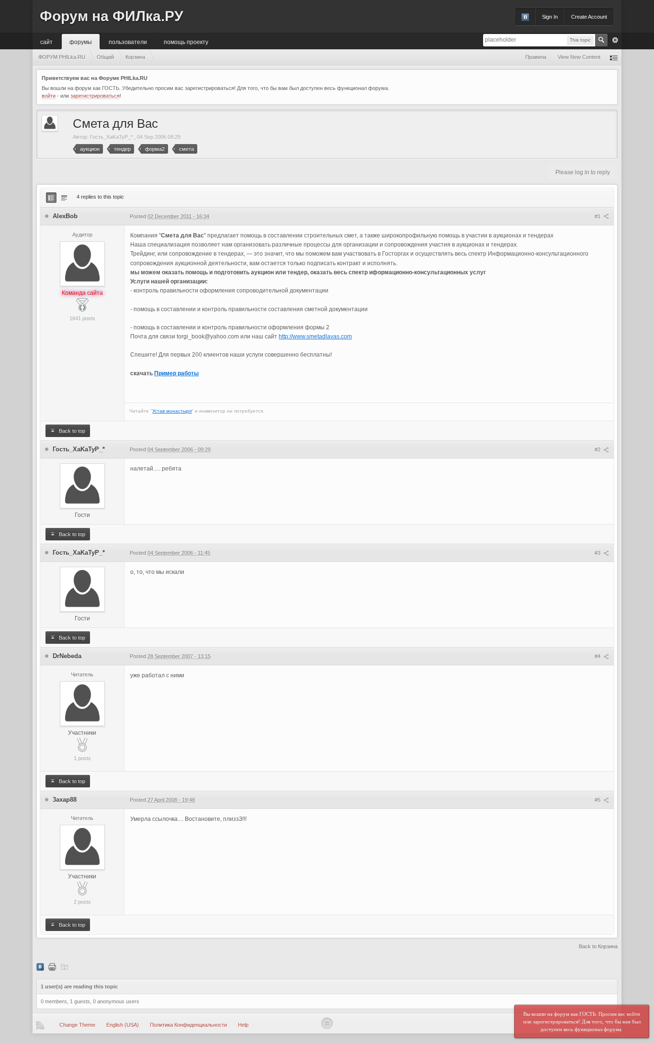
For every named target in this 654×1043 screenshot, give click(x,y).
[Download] (64, 966)
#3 (598, 553)
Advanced (615, 40)
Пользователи (128, 41)
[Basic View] (64, 197)
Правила (535, 57)
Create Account (589, 17)
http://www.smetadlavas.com (315, 336)
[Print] (52, 966)
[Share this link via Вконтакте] (40, 966)
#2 (598, 449)
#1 (598, 216)
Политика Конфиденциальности (188, 1025)
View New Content (579, 57)
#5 (598, 800)
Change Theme (77, 1025)
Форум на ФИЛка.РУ (111, 16)
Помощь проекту (186, 41)
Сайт (46, 41)
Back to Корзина (598, 946)
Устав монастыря (172, 411)
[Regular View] (51, 197)
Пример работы (176, 373)
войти (49, 96)
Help (243, 1025)
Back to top (71, 431)
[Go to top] (327, 1023)
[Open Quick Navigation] (613, 57)
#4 (598, 656)
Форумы (80, 41)
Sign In (550, 17)
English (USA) (122, 1025)
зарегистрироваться (95, 96)
